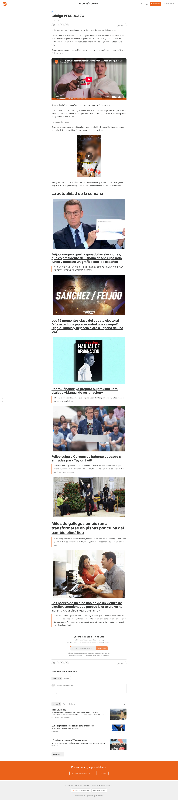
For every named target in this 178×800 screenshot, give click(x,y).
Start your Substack (82, 790)
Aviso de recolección (106, 785)
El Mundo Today (66, 717)
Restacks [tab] (66, 678)
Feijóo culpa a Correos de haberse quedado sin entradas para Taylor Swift (88, 458)
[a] (89, 156)
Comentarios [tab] (57, 678)
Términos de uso (89, 653)
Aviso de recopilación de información (81, 655)
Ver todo (56, 754)
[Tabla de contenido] (2, 400)
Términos (94, 785)
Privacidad (86, 785)
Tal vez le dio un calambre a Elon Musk (65, 729)
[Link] (48, 193)
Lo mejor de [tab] (57, 704)
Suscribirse (155, 4)
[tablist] (61, 678)
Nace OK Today (59, 710)
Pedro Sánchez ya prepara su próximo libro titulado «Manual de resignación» (85, 390)
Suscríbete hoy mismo (61, 121)
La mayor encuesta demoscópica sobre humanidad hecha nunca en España (78, 743)
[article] (89, 715)
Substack (78, 796)
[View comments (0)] (62, 25)
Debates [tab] (72, 704)
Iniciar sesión (169, 4)
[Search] (142, 4)
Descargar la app (99, 790)
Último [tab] (65, 704)
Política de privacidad (102, 655)
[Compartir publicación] (147, 4)
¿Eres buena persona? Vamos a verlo (69, 740)
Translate (56, 12)
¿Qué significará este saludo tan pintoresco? (73, 726)
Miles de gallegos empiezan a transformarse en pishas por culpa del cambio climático (88, 528)
